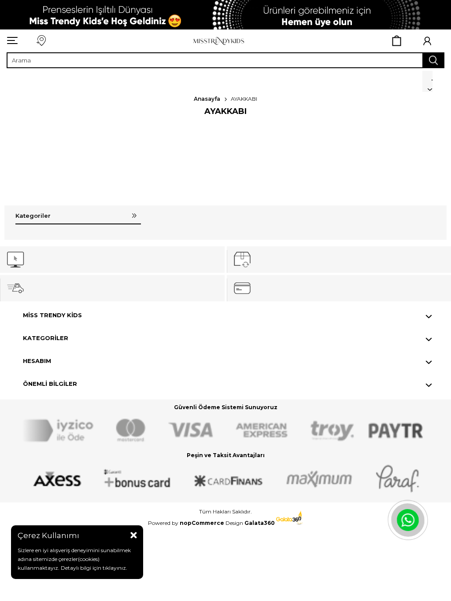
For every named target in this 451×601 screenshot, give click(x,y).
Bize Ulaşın (40, 40)
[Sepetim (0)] (397, 41)
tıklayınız (113, 567)
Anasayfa (207, 98)
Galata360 (260, 523)
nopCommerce (202, 523)
